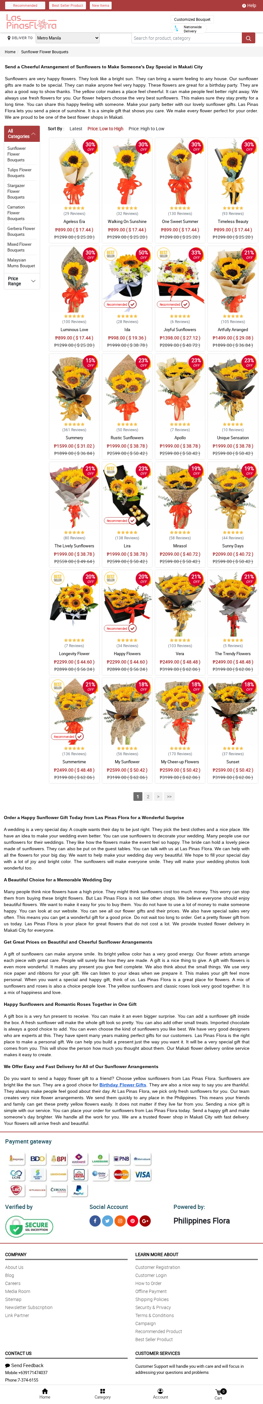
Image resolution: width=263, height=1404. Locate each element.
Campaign (145, 1323)
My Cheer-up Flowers (180, 762)
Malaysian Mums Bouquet (21, 263)
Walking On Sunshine (127, 221)
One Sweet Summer (180, 221)
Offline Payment (151, 1291)
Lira (127, 546)
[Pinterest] (132, 1221)
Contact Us (18, 1353)
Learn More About (156, 1254)
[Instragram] (120, 1221)
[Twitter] (107, 1221)
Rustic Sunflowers (127, 438)
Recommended (25, 5)
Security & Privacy (153, 1307)
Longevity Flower (74, 653)
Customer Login (151, 1275)
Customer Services (157, 1353)
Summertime (74, 762)
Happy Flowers (127, 653)
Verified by (19, 1207)
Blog (9, 1275)
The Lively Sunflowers (74, 546)
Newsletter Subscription (29, 1307)
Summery (74, 438)
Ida (127, 329)
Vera (180, 653)
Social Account (108, 1207)
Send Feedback (27, 1365)
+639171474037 (32, 1372)
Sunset (232, 762)
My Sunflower (127, 762)
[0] (218, 1391)
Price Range (14, 281)
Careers (13, 1283)
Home (10, 51)
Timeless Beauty (233, 221)
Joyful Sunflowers (180, 329)
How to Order (148, 1283)
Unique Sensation (233, 438)
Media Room (17, 1291)
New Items (100, 5)
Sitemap (13, 1299)
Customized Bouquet (192, 19)
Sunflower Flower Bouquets (44, 51)
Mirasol (180, 546)
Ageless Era (74, 221)
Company (15, 1254)
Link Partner (17, 1315)
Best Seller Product (67, 5)
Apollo (180, 438)
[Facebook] (95, 1221)
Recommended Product (158, 1331)
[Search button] (248, 37)
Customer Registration (157, 1267)
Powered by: (189, 1207)
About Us (14, 1267)
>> (169, 796)
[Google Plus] (145, 1221)
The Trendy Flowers (233, 653)
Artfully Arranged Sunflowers (233, 332)
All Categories (19, 133)
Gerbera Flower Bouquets (21, 231)
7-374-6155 (28, 1380)
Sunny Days (233, 546)
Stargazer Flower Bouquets (16, 191)
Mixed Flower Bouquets (19, 247)
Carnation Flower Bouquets (16, 212)
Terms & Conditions (154, 1315)
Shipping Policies (152, 1299)
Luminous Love (74, 329)
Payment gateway (28, 1141)
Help (251, 5)
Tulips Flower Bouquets (19, 172)
